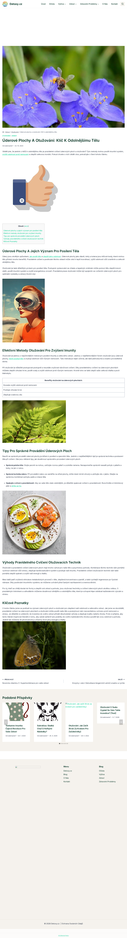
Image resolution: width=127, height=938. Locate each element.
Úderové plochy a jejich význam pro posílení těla (22, 230)
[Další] (121, 722)
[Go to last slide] (6, 722)
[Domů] (3, 132)
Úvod (43, 4)
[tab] (59, 743)
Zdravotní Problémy (107, 782)
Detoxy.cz (68, 771)
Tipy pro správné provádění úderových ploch (21, 236)
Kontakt (114, 4)
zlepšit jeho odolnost (52, 256)
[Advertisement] (63, 23)
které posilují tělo (16, 359)
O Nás (105, 4)
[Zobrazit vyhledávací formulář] (122, 4)
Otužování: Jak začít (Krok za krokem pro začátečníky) (78, 728)
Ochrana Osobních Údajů (72, 924)
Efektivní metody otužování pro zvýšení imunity (22, 233)
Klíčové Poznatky (10, 241)
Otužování (6, 136)
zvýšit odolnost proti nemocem (15, 154)
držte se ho (16, 486)
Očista (52, 4)
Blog (65, 774)
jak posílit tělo (35, 256)
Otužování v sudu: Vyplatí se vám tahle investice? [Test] (110, 710)
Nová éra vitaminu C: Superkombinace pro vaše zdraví (25, 681)
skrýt (26, 226)
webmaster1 (9, 146)
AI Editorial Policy (63, 935)
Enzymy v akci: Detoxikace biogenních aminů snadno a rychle (98, 681)
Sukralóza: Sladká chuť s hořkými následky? (45, 728)
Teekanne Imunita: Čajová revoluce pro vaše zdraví (15, 728)
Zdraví (14, 136)
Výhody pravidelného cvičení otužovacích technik (23, 239)
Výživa (102, 774)
